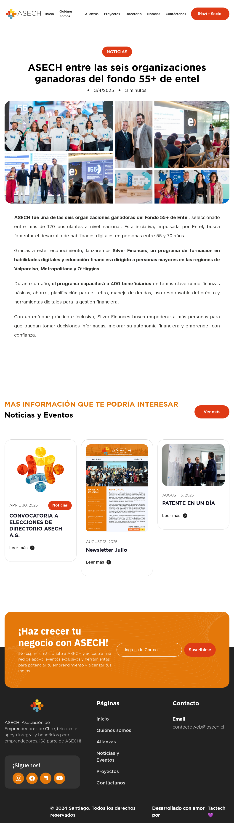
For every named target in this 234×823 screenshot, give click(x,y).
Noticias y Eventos (107, 756)
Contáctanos (176, 14)
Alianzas (91, 14)
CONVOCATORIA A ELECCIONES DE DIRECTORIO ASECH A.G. (35, 525)
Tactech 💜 (216, 811)
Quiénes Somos (65, 14)
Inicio (49, 14)
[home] (24, 14)
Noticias (153, 14)
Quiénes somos (113, 730)
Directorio (133, 14)
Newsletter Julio (106, 550)
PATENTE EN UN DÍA (188, 503)
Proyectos (112, 14)
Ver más (212, 411)
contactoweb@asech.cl (198, 727)
